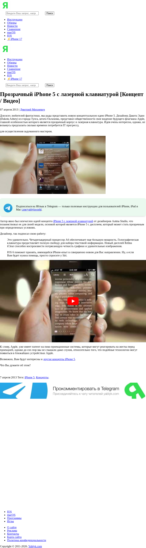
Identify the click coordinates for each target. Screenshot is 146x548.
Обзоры (12, 22)
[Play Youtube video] (73, 301)
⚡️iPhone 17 (14, 39)
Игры (10, 521)
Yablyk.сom (35, 546)
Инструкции (14, 19)
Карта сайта (14, 537)
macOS (11, 32)
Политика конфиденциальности (26, 540)
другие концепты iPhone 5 (59, 359)
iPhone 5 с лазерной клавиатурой (73, 221)
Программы (14, 518)
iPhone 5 (30, 377)
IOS (9, 35)
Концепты (42, 377)
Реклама (12, 530)
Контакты (13, 533)
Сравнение (13, 29)
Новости (12, 25)
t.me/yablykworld (31, 209)
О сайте (12, 527)
